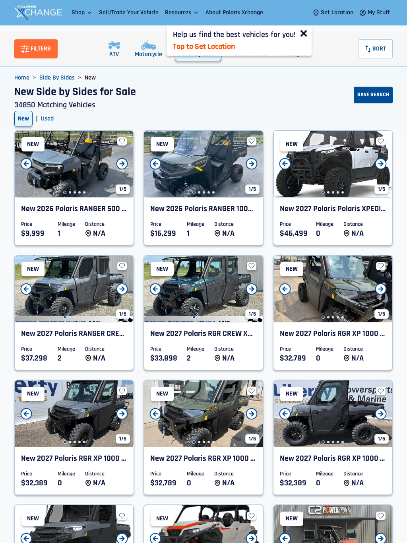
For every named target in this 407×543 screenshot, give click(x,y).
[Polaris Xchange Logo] (38, 12)
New (23, 118)
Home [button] (21, 78)
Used (47, 118)
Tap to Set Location (204, 46)
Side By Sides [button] (57, 78)
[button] (82, 12)
